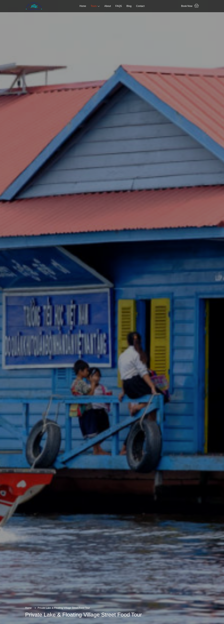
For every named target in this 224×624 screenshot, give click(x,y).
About (107, 6)
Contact (140, 6)
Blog (129, 6)
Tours (94, 6)
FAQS (118, 6)
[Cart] (196, 5)
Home (83, 6)
